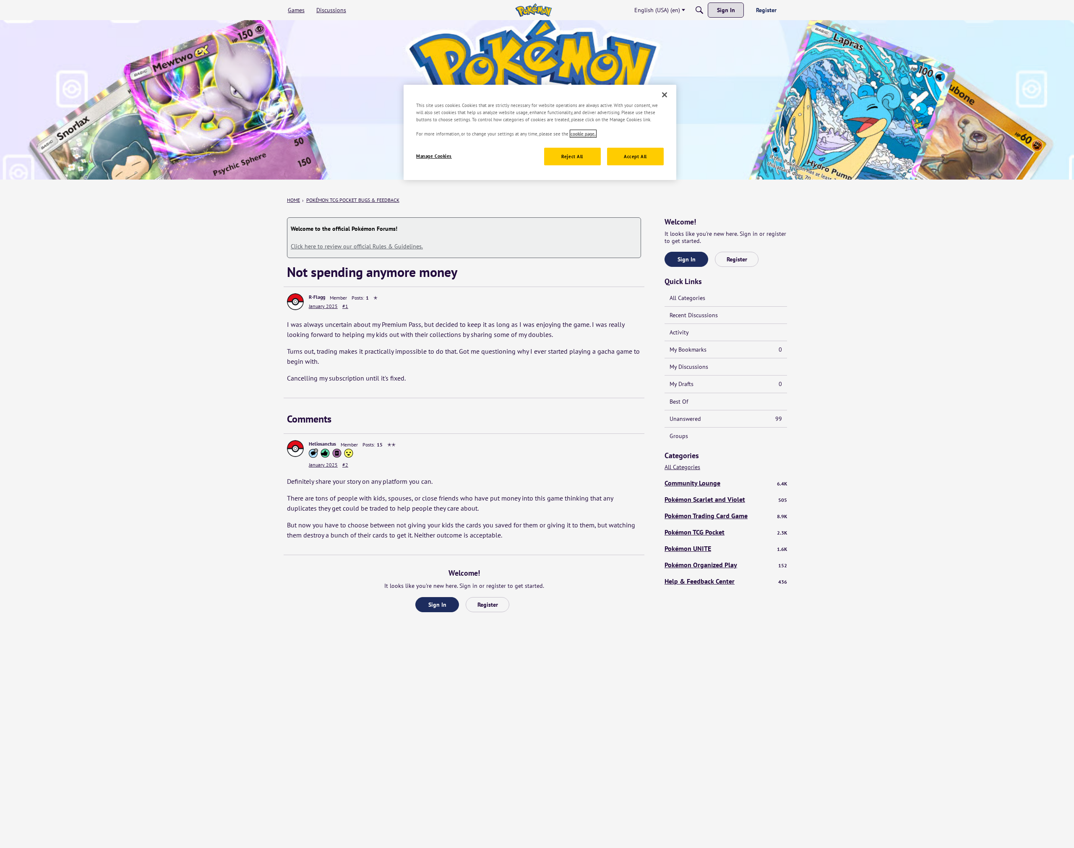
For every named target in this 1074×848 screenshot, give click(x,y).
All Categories (687, 298)
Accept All (635, 156)
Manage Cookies (434, 156)
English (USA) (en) (657, 10)
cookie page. (583, 133)
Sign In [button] (437, 604)
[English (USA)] (533, 10)
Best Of (679, 401)
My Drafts (726, 384)
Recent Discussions (694, 315)
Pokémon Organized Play (726, 565)
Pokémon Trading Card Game (726, 515)
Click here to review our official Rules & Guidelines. (357, 246)
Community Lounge (726, 483)
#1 (345, 306)
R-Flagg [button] (317, 297)
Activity (679, 332)
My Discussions (689, 367)
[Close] (664, 95)
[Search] (699, 10)
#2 (345, 465)
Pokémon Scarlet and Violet (726, 499)
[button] (295, 301)
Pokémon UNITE (726, 548)
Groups (679, 436)
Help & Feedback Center (726, 581)
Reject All (572, 156)
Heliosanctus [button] (322, 444)
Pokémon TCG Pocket (726, 532)
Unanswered (726, 419)
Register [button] (487, 604)
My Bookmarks (726, 349)
